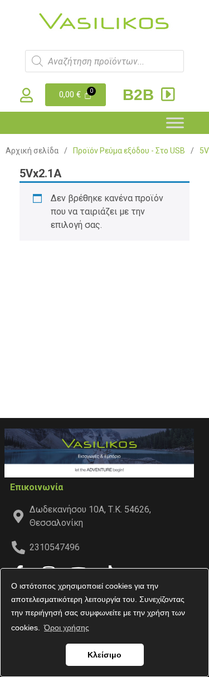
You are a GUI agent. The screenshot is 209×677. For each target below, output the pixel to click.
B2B (140, 94)
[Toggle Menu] (175, 122)
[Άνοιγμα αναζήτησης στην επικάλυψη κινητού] (104, 61)
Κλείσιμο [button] (104, 654)
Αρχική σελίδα (32, 150)
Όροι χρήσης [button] (66, 627)
